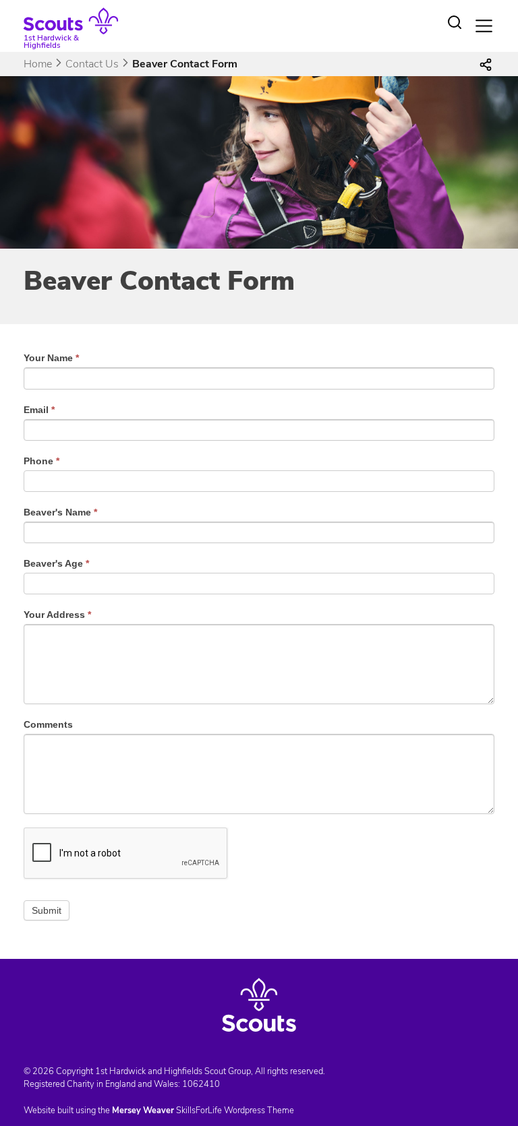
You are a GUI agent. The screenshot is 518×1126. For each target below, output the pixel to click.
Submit (46, 910)
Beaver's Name (60, 512)
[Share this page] (485, 64)
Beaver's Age (56, 563)
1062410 (201, 1084)
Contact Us (92, 64)
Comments (48, 724)
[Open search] (455, 22)
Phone (41, 461)
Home (38, 64)
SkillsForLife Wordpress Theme (235, 1110)
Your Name (51, 357)
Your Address (57, 614)
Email (39, 409)
